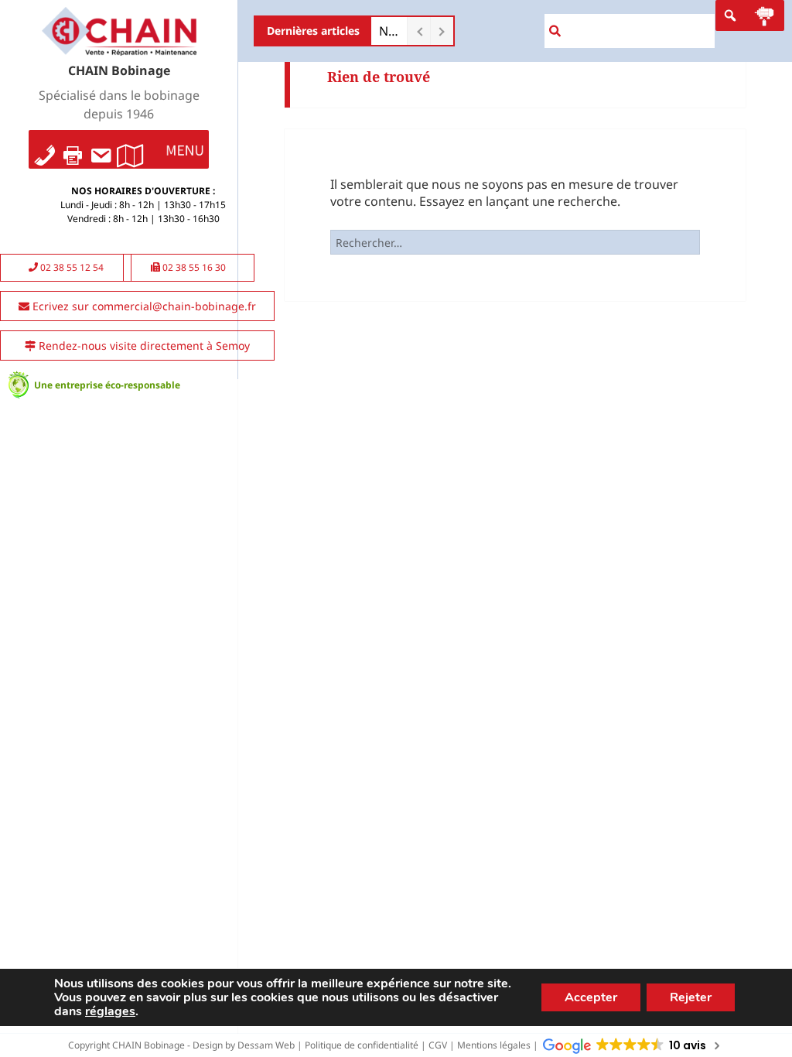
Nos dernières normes (389, 30)
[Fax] (72, 149)
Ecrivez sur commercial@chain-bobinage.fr (142, 306)
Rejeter (691, 997)
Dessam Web (266, 1045)
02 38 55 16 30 (193, 267)
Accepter (591, 997)
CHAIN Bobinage (119, 70)
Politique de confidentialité (361, 1045)
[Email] (100, 149)
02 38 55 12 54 (71, 267)
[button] (185, 149)
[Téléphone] (44, 149)
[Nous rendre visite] (130, 149)
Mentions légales (494, 1045)
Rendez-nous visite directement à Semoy (143, 345)
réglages (110, 1011)
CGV (437, 1045)
